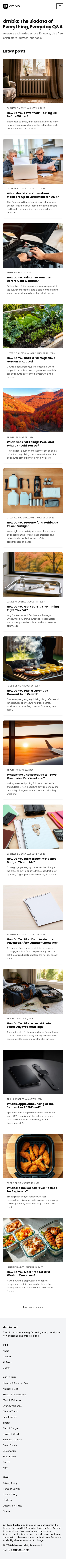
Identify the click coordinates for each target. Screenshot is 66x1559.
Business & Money (12, 1439)
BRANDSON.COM (20, 1550)
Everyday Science (12, 1406)
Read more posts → (33, 1307)
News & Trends (11, 1411)
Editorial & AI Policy (12, 1505)
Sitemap (7, 1511)
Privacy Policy (10, 1483)
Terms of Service (12, 1489)
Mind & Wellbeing (12, 1400)
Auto (5, 1467)
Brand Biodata (10, 1445)
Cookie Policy (10, 1494)
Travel (6, 1462)
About (6, 1351)
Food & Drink (9, 1456)
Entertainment (10, 1417)
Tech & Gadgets (11, 1428)
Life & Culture (10, 1451)
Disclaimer (8, 1500)
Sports (6, 1422)
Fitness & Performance (14, 1394)
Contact (7, 1356)
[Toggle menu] (59, 6)
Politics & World (11, 1434)
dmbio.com (10, 1327)
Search (6, 1368)
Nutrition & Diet (10, 1389)
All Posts (7, 1362)
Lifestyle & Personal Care (16, 1383)
